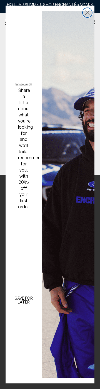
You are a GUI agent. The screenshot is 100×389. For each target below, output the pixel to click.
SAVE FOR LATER (24, 300)
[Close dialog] (87, 13)
